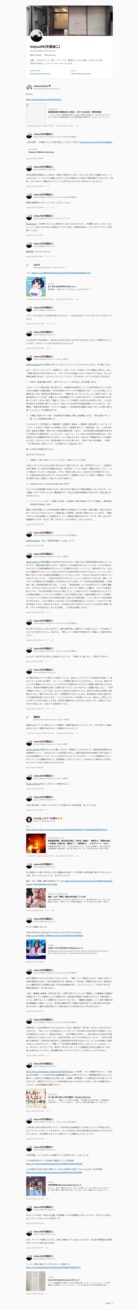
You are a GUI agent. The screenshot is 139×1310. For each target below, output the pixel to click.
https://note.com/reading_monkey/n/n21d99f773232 (49, 1072)
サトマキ (66, 218)
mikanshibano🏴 (42, 86)
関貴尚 (65, 359)
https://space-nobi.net (40, 73)
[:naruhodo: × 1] (52, 640)
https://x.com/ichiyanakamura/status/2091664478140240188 (54, 1172)
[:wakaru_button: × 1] (47, 1248)
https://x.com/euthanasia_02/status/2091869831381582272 (53, 1267)
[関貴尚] (29, 718)
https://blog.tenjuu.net (81, 73)
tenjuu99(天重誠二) (45, 47)
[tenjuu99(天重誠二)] (29, 135)
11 (48, 709)
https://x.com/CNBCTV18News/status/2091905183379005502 (54, 935)
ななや (37, 264)
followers (50, 55)
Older (108, 1303)
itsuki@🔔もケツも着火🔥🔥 (48, 818)
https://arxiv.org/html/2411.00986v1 (96, 142)
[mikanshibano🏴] (29, 87)
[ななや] (29, 266)
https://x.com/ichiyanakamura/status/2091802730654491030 (54, 1164)
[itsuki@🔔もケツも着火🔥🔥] (29, 820)
